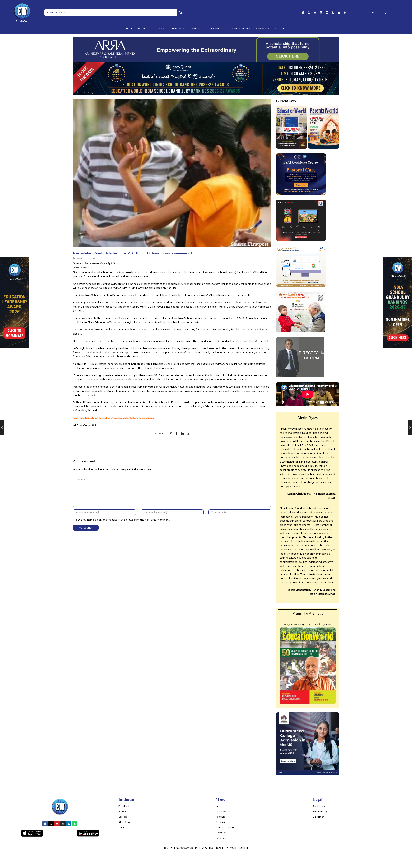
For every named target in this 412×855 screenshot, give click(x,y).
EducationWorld (183, 848)
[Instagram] (321, 12)
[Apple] (339, 12)
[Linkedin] (327, 12)
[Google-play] (344, 12)
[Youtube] (315, 12)
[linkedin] (182, 434)
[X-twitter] (309, 12)
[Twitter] (171, 434)
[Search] (180, 12)
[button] (373, 12)
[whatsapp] (187, 434)
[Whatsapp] (333, 12)
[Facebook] (303, 12)
